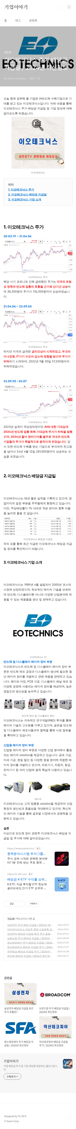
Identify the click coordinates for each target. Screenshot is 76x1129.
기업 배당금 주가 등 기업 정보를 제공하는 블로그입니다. (30, 1067)
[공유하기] (17, 903)
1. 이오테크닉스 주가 (21, 189)
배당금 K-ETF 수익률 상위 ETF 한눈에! (26, 879)
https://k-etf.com (17, 874)
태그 (18, 20)
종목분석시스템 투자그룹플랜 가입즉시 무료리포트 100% (26, 854)
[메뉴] (69, 7)
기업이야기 (16, 7)
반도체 (11, 918)
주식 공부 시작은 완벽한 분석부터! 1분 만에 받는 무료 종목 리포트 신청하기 (27, 860)
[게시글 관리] (21, 903)
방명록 (33, 20)
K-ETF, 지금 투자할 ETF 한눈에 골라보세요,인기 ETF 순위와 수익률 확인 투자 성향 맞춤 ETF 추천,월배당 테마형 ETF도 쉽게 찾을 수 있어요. (27, 886)
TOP (69, 1117)
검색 (61, 7)
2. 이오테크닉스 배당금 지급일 (27, 194)
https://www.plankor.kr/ (20, 848)
